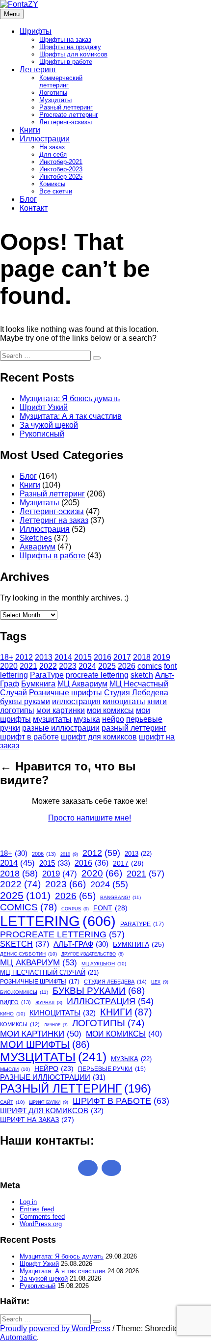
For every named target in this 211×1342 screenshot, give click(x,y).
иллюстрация (76, 701)
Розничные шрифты (65, 692)
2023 (68, 666)
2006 (44, 854)
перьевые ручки (112, 1069)
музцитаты (52, 719)
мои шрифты (45, 1044)
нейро (113, 719)
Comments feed (42, 1216)
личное (56, 1025)
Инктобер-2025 (60, 176)
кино (12, 1013)
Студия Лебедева (136, 692)
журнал (48, 1002)
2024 (87, 666)
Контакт (34, 208)
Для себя (53, 154)
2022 (48, 666)
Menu (12, 14)
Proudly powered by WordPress (55, 1328)
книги (157, 701)
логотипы (17, 710)
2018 (142, 657)
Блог (28, 199)
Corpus (75, 908)
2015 (83, 657)
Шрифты (36, 31)
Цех (159, 982)
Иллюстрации (45, 139)
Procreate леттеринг (68, 114)
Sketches (36, 538)
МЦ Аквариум (82, 684)
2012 (24, 657)
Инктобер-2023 (60, 169)
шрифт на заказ (37, 1119)
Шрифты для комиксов (73, 54)
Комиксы (52, 184)
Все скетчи (55, 191)
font (170, 666)
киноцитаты (124, 701)
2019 (161, 657)
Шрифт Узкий (44, 407)
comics (149, 666)
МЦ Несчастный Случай (49, 972)
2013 (44, 657)
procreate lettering (97, 675)
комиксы (20, 1024)
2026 (126, 666)
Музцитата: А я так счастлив (71, 416)
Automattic (18, 1337)
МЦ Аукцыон (103, 963)
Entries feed (37, 1209)
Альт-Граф (80, 944)
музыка (87, 719)
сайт (12, 1102)
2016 (102, 657)
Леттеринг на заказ (54, 520)
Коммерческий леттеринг (60, 81)
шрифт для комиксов (99, 737)
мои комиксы (110, 710)
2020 (9, 666)
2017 (122, 657)
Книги (30, 130)
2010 (69, 854)
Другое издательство (92, 954)
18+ (6, 657)
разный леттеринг (134, 728)
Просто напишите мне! (89, 818)
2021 (28, 666)
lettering (14, 675)
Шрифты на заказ (65, 39)
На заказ (52, 147)
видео (15, 1002)
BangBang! (120, 897)
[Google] (88, 1168)
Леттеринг (38, 69)
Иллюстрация (45, 529)
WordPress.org (41, 1224)
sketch (142, 675)
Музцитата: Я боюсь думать (70, 398)
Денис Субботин (28, 954)
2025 (107, 666)
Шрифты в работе (65, 61)
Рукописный (42, 434)
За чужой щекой (49, 425)
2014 (63, 657)
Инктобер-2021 (60, 161)
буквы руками (25, 701)
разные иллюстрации (61, 728)
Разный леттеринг (66, 107)
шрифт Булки (48, 1102)
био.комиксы (24, 992)
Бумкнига (38, 684)
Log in (28, 1201)
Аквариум (37, 547)
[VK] (111, 1168)
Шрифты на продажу (70, 47)
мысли (15, 1069)
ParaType (47, 675)
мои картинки (60, 710)
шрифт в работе (29, 737)
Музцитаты (55, 100)
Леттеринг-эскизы (65, 122)
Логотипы (53, 92)
